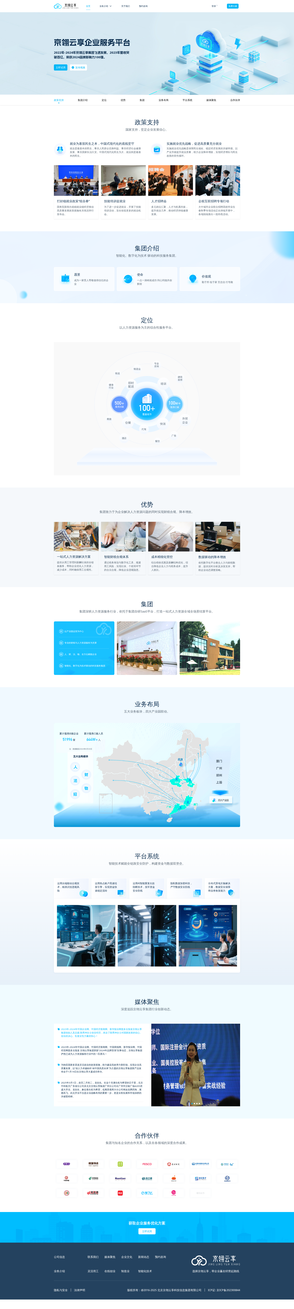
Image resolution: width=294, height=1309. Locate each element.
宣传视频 (80, 67)
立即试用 (61, 67)
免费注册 (232, 6)
